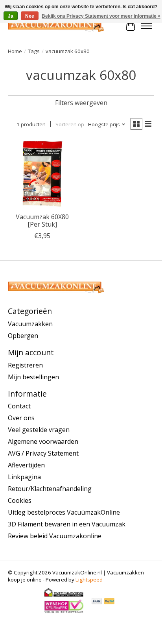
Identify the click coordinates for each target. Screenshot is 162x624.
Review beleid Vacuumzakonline (54, 536)
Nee (29, 16)
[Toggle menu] (146, 26)
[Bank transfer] (97, 602)
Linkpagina (24, 477)
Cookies (19, 500)
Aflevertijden (26, 465)
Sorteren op (69, 124)
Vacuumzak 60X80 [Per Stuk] (42, 220)
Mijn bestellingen (33, 377)
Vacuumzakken (30, 323)
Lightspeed (89, 579)
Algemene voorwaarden (43, 441)
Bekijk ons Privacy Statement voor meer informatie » (101, 16)
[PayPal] (109, 602)
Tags (34, 51)
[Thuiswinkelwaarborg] (64, 595)
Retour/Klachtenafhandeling (50, 488)
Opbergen (23, 335)
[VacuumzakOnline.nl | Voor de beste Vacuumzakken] (56, 26)
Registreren (25, 365)
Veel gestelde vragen (39, 429)
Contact (19, 406)
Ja (10, 16)
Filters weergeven (81, 102)
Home (15, 51)
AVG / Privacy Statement (43, 453)
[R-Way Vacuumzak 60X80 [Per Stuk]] (42, 174)
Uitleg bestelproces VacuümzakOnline (64, 512)
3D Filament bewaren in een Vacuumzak (66, 524)
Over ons (21, 418)
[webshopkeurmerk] (64, 611)
